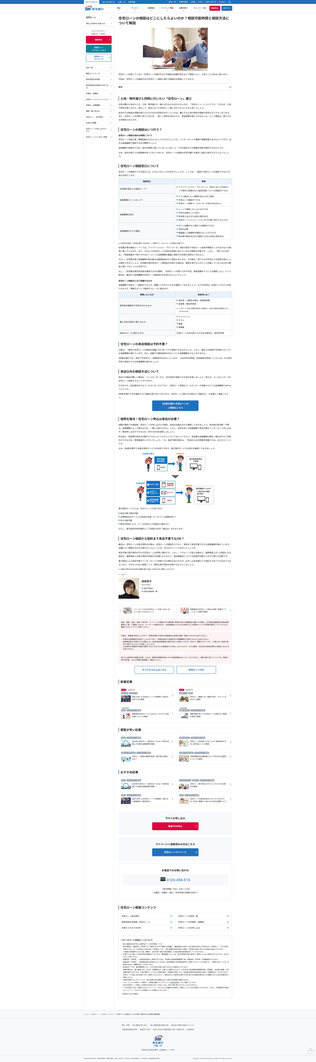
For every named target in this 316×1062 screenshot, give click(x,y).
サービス (134, 8)
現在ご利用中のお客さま (95, 23)
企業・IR (121, 2)
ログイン (226, 8)
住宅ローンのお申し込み (189, 927)
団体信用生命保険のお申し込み (97, 86)
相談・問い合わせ (93, 111)
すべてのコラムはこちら (154, 669)
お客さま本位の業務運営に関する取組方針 (168, 1029)
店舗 (193, 2)
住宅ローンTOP (196, 669)
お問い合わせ (210, 2)
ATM (200, 2)
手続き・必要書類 (93, 105)
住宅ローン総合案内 (130, 916)
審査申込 (214, 8)
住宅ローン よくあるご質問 (96, 137)
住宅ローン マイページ (98, 57)
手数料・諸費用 (92, 93)
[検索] (229, 2)
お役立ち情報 (91, 122)
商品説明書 (175, 982)
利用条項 (190, 1029)
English (222, 2)
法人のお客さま (108, 2)
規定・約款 (125, 1025)
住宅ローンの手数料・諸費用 (191, 922)
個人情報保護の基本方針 (159, 1025)
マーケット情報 (167, 8)
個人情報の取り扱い (140, 1025)
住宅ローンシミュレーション (97, 99)
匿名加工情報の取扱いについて (182, 1025)
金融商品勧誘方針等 (129, 1029)
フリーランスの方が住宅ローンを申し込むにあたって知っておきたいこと (151, 610)
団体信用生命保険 (93, 79)
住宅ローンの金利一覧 (188, 916)
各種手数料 (183, 2)
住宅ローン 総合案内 (94, 117)
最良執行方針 (145, 1029)
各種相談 (151, 8)
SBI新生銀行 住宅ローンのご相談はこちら (175, 405)
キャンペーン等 (200, 8)
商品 (118, 8)
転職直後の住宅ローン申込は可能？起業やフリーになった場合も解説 (208, 610)
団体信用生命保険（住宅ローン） (136, 922)
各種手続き (183, 8)
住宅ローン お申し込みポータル (96, 129)
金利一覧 (172, 2)
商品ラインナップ (93, 73)
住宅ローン (91, 17)
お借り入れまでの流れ (131, 927)
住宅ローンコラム (108, 1014)
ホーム (86, 1014)
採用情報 (131, 2)
